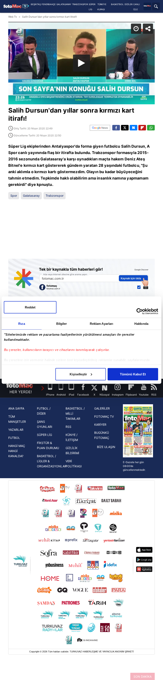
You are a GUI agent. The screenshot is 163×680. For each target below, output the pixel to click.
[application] (81, 340)
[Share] (156, 7)
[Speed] (144, 7)
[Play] (81, 340)
